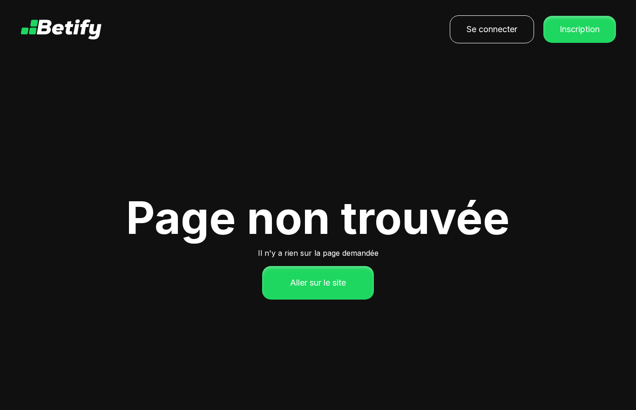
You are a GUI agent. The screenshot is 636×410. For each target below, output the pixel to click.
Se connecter (492, 29)
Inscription (580, 29)
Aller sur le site (318, 282)
